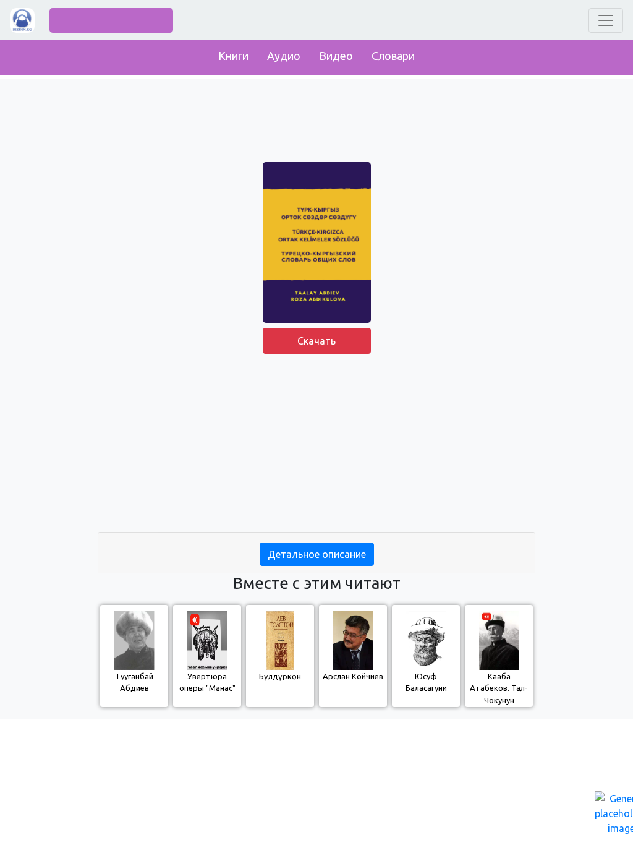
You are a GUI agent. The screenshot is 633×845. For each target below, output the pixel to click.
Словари (393, 55)
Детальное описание (317, 554)
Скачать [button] (316, 340)
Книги (233, 55)
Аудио (283, 55)
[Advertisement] (316, 445)
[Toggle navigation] (605, 20)
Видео (336, 55)
